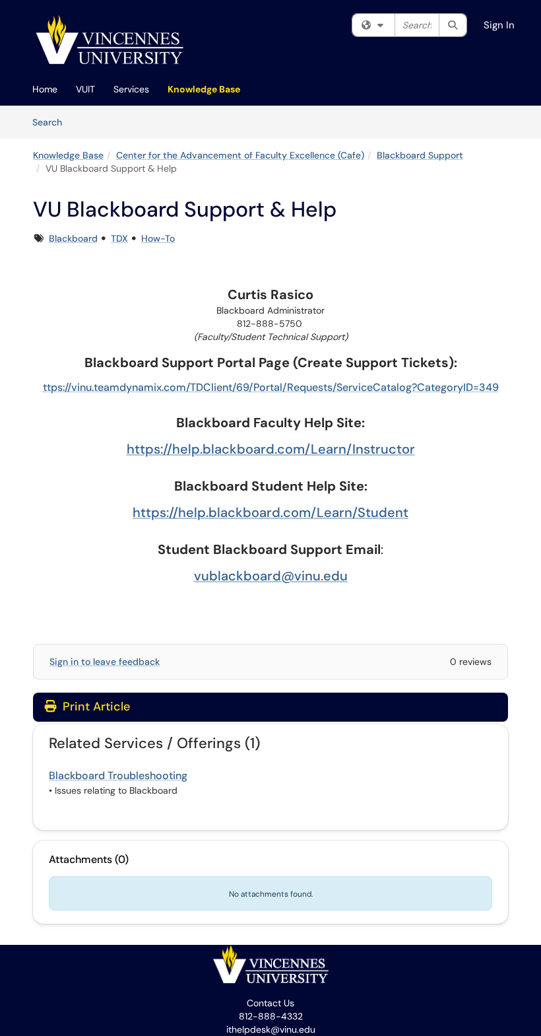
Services (131, 89)
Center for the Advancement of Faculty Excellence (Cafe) (240, 155)
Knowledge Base (204, 89)
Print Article (94, 706)
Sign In (499, 25)
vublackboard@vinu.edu (271, 575)
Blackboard (73, 238)
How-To (158, 238)
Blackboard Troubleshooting (118, 775)
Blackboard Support (420, 155)
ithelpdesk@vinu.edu (270, 1029)
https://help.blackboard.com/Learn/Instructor (271, 449)
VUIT (85, 89)
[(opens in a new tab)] (109, 39)
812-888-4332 (271, 1016)
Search (51, 122)
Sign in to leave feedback (104, 662)
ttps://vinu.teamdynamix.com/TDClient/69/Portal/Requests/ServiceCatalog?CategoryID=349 (271, 387)
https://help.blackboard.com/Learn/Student (270, 512)
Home (44, 89)
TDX (119, 238)
